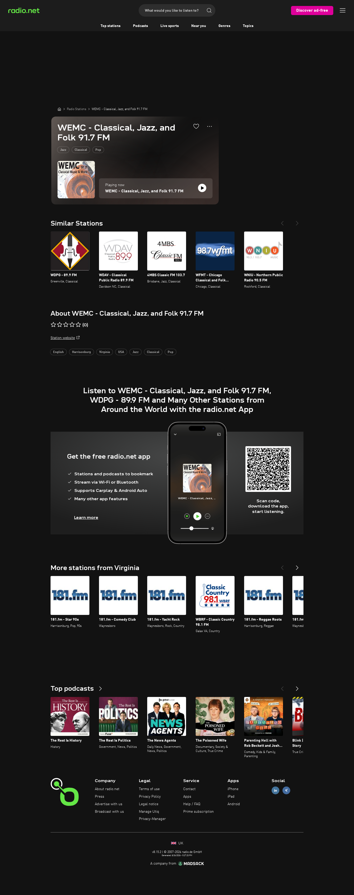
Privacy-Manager (152, 819)
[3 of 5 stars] (66, 325)
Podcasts (140, 26)
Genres (224, 26)
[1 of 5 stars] (53, 325)
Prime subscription (198, 811)
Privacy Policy (150, 796)
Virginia (104, 352)
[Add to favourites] (196, 126)
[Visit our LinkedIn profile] (275, 790)
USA (121, 352)
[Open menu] (342, 10)
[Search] (209, 10)
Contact (189, 789)
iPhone (233, 789)
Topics (248, 26)
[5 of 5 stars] (78, 325)
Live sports (169, 26)
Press (99, 796)
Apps (187, 796)
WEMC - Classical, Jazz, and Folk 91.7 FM (144, 191)
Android (234, 804)
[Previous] (282, 221)
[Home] (59, 109)
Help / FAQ (191, 804)
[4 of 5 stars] (72, 325)
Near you (198, 26)
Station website (63, 338)
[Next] (297, 221)
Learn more (86, 517)
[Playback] (202, 188)
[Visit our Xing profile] (286, 790)
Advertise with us (108, 804)
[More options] (210, 126)
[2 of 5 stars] (59, 325)
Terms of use (149, 789)
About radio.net (107, 789)
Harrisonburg (81, 352)
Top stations (111, 26)
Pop (98, 150)
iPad (231, 796)
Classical (81, 150)
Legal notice (148, 804)
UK (180, 843)
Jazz (63, 150)
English (58, 352)
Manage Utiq (149, 811)
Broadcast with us (109, 811)
